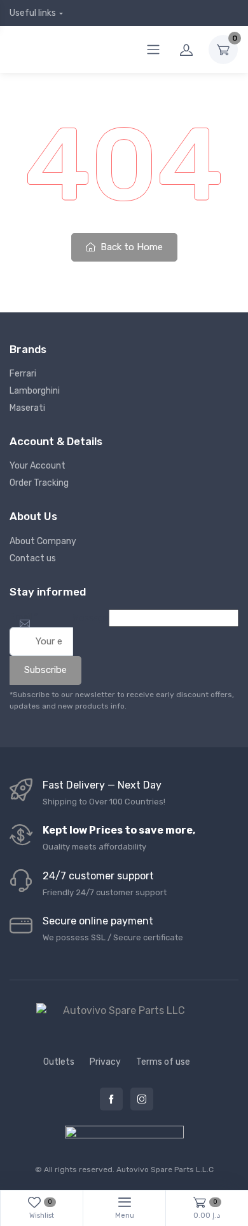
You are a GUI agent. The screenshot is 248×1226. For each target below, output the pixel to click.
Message (91, 618)
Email (24, 616)
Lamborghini (35, 390)
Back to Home (130, 247)
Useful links (33, 13)
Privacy (105, 1061)
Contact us (33, 558)
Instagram (141, 1099)
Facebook (111, 1099)
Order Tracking (39, 482)
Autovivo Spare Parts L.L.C (165, 1169)
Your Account (37, 465)
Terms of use (163, 1061)
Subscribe (45, 670)
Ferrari (23, 373)
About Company (43, 541)
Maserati (27, 408)
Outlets (58, 1061)
